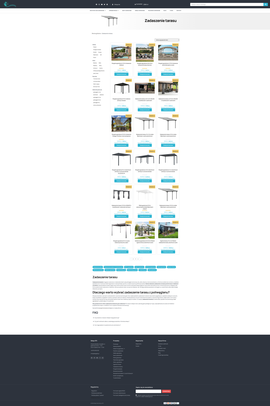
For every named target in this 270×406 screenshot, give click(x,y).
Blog (165, 10)
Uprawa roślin (113, 10)
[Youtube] (101, 4)
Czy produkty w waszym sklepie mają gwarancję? (106, 318)
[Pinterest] (107, 4)
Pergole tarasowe (121, 270)
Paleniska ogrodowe (154, 10)
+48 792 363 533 (95, 350)
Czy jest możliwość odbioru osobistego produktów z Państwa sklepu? (111, 321)
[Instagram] (99, 4)
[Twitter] (104, 4)
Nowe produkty (117, 346)
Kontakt (179, 10)
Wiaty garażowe (126, 10)
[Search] (265, 4)
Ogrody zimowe (171, 267)
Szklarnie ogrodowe (132, 270)
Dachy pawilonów (139, 267)
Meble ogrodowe (140, 10)
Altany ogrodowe (129, 267)
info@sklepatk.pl (95, 353)
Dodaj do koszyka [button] (121, 74)
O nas (171, 10)
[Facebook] (96, 4)
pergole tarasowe (103, 308)
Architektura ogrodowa (97, 10)
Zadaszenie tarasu (118, 366)
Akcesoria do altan (97, 267)
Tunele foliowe (142, 270)
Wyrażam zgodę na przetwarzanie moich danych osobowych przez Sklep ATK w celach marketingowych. (152, 396)
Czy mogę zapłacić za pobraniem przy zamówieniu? (107, 325)
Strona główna (96, 33)
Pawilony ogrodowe (110, 270)
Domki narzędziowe (150, 267)
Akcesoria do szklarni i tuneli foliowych (113, 267)
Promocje (115, 344)
